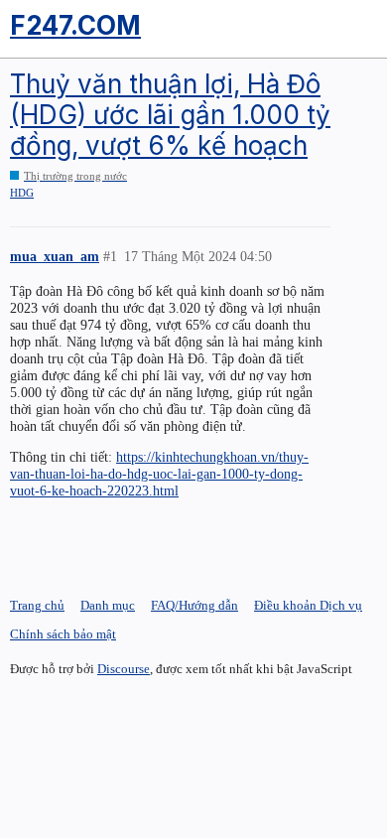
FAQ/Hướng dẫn (194, 605)
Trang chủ (37, 605)
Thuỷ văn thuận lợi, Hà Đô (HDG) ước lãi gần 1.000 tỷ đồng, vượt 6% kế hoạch (170, 115)
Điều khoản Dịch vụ (308, 605)
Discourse (123, 668)
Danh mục (107, 605)
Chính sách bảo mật (63, 634)
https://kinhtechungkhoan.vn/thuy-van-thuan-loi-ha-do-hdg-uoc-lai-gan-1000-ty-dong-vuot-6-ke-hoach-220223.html (159, 473)
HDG (22, 193)
